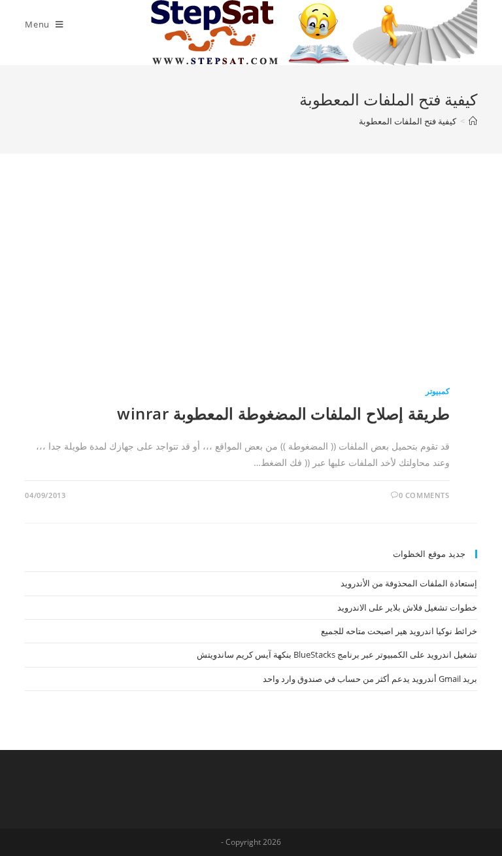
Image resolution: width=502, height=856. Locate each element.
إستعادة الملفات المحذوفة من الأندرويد (409, 583)
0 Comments (424, 495)
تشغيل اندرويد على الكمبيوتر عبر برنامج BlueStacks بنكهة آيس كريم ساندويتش (337, 654)
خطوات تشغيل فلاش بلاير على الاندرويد (407, 607)
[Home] (473, 121)
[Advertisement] (251, 284)
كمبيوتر (438, 391)
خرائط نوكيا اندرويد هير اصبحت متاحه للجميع (399, 631)
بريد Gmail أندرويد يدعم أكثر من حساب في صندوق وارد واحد (370, 679)
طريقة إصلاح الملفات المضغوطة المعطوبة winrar (283, 413)
